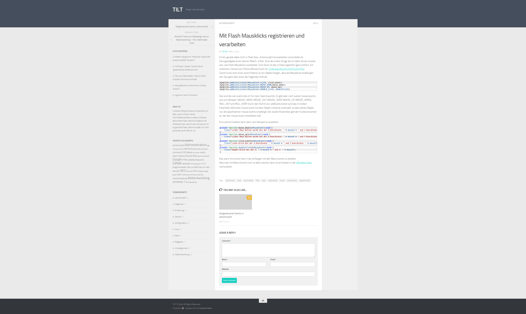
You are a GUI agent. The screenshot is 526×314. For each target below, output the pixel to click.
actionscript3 (226, 23)
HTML (185, 159)
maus (264, 180)
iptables (191, 159)
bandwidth (204, 149)
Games (178, 216)
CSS (184, 152)
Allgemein (179, 204)
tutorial (192, 175)
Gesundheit (205, 156)
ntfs (192, 164)
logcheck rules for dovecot (186, 95)
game (199, 156)
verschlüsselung (180, 178)
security (176, 171)
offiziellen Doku (304, 162)
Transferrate (185, 175)
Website (225, 269)
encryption (196, 153)
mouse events (292, 180)
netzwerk (186, 163)
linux (177, 229)
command (177, 152)
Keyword (200, 159)
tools (179, 174)
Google (177, 159)
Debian (189, 152)
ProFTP (203, 164)
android (181, 149)
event (239, 180)
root (192, 167)
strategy (200, 171)
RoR (196, 167)
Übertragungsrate (191, 182)
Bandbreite (197, 149)
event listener (248, 180)
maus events (272, 180)
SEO (183, 171)
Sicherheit (189, 171)
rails (189, 167)
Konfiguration (181, 223)
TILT (178, 9)
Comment (226, 241)
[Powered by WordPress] (183, 308)
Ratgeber (179, 242)
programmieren (304, 180)
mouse (282, 180)
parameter (197, 164)
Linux (177, 163)
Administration (196, 145)
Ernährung (179, 210)
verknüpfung (199, 175)
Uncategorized (181, 248)
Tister (225, 51)
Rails (177, 235)
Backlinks (188, 148)
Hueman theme (206, 308)
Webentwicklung (199, 178)
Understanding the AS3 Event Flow (286, 68)
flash (257, 180)
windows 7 (179, 181)
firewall (189, 156)
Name (225, 259)
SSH (195, 171)
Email (273, 259)
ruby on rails (203, 167)
